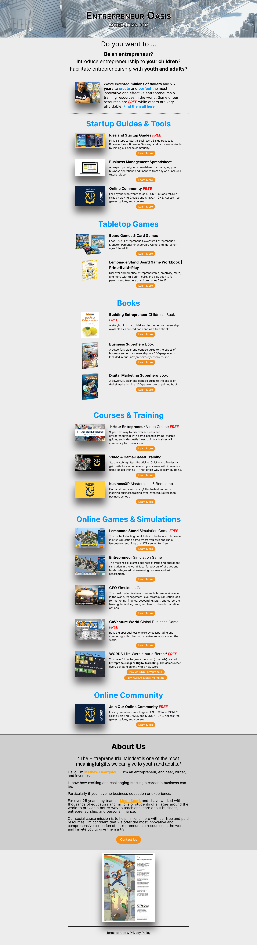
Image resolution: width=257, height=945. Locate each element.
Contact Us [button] (128, 839)
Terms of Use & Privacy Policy (128, 933)
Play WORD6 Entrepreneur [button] (145, 671)
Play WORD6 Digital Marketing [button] (145, 677)
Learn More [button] (145, 153)
